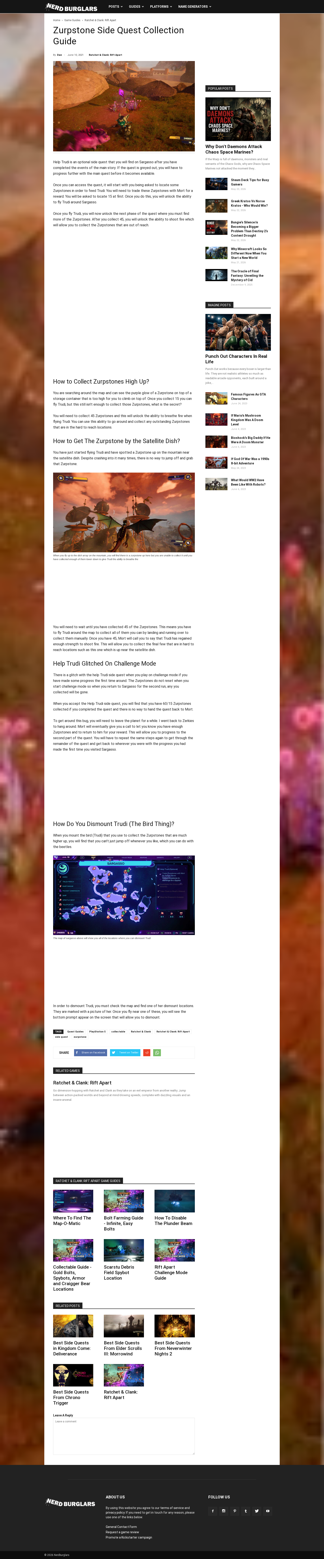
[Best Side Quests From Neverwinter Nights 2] (175, 1326)
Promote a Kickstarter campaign (129, 1537)
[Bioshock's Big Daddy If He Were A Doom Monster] (216, 447)
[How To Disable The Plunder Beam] (175, 1201)
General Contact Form (121, 1527)
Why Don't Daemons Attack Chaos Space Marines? (233, 149)
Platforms (159, 6)
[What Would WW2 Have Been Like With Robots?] (216, 489)
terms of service (172, 1508)
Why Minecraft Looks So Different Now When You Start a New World (249, 253)
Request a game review (122, 1532)
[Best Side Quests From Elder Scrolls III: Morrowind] (124, 1326)
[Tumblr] (245, 1511)
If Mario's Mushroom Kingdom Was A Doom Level (247, 420)
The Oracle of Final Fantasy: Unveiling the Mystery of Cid (247, 275)
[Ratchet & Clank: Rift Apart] (124, 1375)
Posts (114, 6)
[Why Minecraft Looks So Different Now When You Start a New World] (216, 258)
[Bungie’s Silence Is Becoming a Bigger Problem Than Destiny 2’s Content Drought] (216, 234)
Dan (59, 55)
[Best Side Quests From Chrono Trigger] (73, 1375)
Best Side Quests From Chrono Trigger (71, 1397)
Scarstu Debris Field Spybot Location (119, 1272)
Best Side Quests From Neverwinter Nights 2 (173, 1348)
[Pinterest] (234, 1511)
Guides (134, 6)
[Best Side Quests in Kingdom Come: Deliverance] (73, 1326)
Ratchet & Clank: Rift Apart (105, 55)
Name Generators (193, 6)
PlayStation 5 (97, 1031)
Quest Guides (75, 1031)
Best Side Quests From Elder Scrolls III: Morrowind (123, 1348)
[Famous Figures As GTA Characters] (216, 403)
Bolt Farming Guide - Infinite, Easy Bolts (123, 1223)
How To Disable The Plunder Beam (173, 1220)
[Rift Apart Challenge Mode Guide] (175, 1250)
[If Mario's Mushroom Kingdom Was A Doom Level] (216, 424)
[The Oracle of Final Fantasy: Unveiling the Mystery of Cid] (216, 280)
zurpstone (80, 1037)
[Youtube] (267, 1511)
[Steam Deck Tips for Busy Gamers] (216, 189)
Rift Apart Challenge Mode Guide (171, 1272)
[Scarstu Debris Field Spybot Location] (124, 1250)
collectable (118, 1031)
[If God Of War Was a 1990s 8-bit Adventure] (216, 467)
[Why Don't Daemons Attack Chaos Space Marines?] (238, 119)
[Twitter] (256, 1511)
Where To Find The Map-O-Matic (72, 1220)
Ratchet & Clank (141, 1031)
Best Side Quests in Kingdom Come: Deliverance (72, 1348)
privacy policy (115, 1512)
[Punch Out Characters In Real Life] (238, 332)
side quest (61, 1037)
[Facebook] (212, 1511)
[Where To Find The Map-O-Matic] (73, 1201)
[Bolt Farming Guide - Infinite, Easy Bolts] (124, 1201)
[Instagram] (223, 1511)
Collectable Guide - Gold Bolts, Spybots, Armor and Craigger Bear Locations (72, 1278)
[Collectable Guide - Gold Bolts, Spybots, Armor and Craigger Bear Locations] (73, 1250)
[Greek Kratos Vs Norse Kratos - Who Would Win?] (216, 211)
